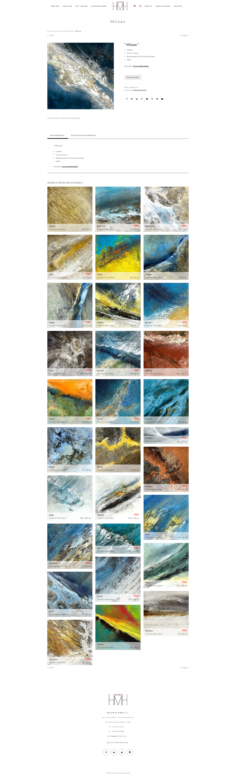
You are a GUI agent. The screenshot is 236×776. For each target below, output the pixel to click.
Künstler (67, 6)
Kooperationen (99, 6)
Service (148, 6)
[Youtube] (122, 752)
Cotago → (184, 35)
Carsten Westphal (67, 31)
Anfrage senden (133, 77)
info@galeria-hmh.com (118, 736)
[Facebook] (106, 752)
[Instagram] (130, 752)
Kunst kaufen (52, 31)
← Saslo (50, 35)
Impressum (110, 742)
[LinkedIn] (114, 752)
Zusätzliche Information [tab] (83, 135)
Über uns (55, 6)
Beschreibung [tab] (57, 135)
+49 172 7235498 (118, 731)
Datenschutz (124, 742)
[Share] (126, 98)
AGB (116, 742)
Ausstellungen (163, 6)
